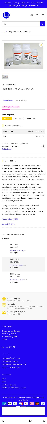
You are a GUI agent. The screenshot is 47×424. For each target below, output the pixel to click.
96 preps (7, 118)
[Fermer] (43, 408)
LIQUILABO (12, 398)
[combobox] (23, 23)
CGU (4, 382)
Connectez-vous (8, 101)
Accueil (4, 32)
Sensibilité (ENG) (8, 224)
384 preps (18, 118)
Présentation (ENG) (10, 219)
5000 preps (31, 118)
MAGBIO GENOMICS (9, 85)
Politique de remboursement (14, 364)
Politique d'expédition (11, 358)
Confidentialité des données (14, 388)
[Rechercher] (42, 24)
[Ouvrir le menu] (42, 15)
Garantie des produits (11, 367)
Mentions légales (9, 385)
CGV (4, 379)
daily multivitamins (19, 412)
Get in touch (7, 149)
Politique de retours (10, 361)
